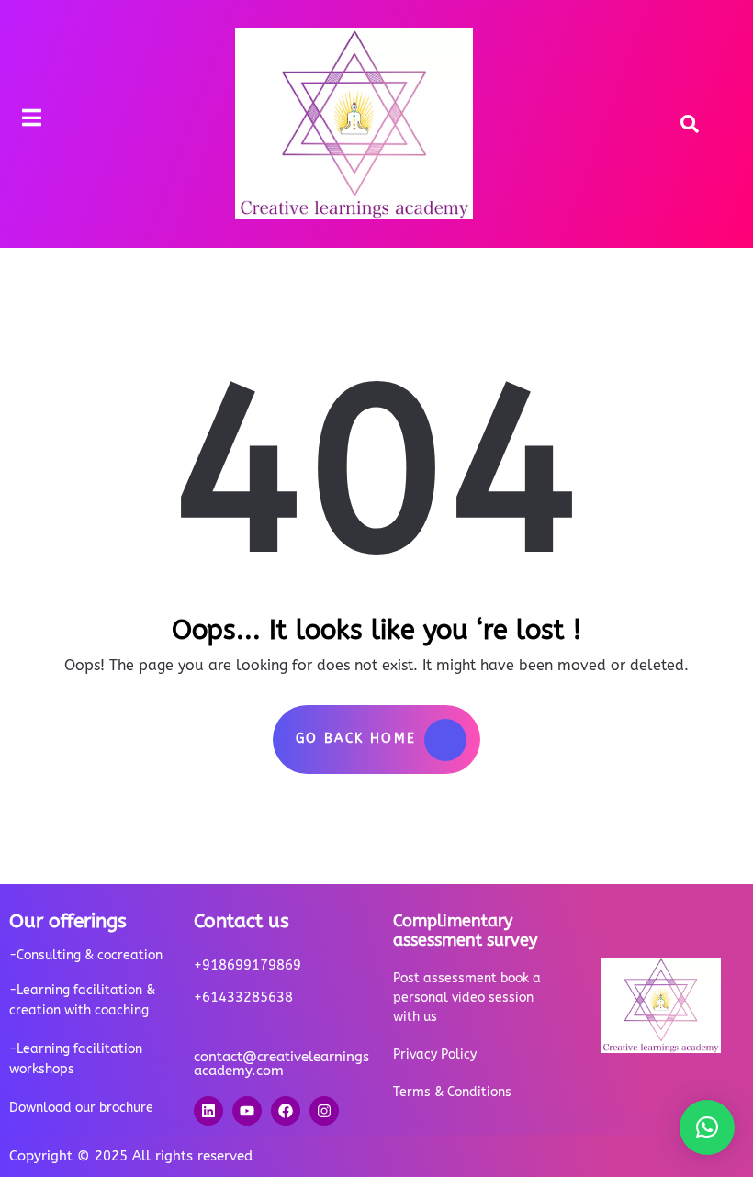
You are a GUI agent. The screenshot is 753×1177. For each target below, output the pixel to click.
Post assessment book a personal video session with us (467, 997)
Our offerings (68, 921)
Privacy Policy (435, 1054)
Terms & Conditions (452, 1092)
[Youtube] (247, 1111)
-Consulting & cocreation (86, 955)
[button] (707, 1127)
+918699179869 (247, 965)
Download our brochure (81, 1107)
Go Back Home (356, 738)
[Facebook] (285, 1111)
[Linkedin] (208, 1111)
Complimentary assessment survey (465, 930)
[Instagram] (324, 1111)
